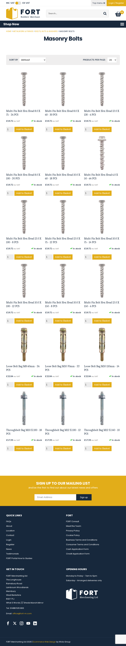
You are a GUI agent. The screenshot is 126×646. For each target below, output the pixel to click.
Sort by (13, 60)
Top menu (98, 3)
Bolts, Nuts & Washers (46, 31)
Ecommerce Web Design (44, 641)
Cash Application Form (77, 549)
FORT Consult (72, 521)
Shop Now (11, 24)
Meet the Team (73, 526)
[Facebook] (8, 623)
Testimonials (12, 553)
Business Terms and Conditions (81, 539)
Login (8, 539)
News (9, 549)
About (9, 526)
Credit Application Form (78, 553)
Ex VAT (26, 3)
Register (10, 544)
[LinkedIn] (35, 623)
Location (10, 530)
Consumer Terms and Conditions (82, 544)
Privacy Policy (73, 530)
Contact (10, 535)
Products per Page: (94, 60)
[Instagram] (21, 623)
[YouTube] (28, 623)
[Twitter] (15, 623)
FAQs (8, 521)
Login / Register (116, 3)
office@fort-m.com (22, 613)
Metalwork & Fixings (23, 31)
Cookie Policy (73, 535)
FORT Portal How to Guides (19, 558)
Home (8, 31)
